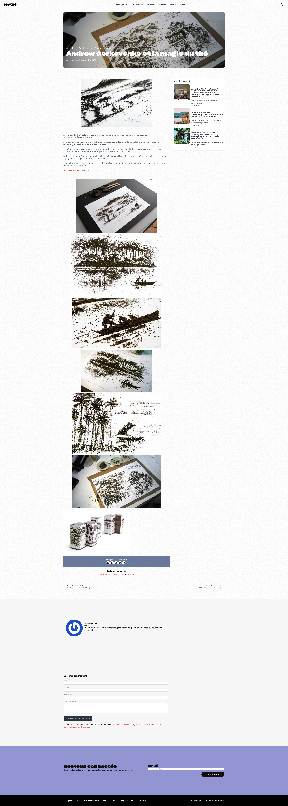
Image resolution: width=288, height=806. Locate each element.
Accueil (69, 48)
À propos (106, 801)
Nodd (86, 626)
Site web (68, 694)
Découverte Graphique (105, 48)
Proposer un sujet (138, 801)
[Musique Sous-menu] (155, 4)
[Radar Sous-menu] (176, 4)
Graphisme (137, 4)
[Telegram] (124, 563)
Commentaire (71, 701)
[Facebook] (108, 563)
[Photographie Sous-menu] (128, 4)
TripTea (115, 574)
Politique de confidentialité (88, 801)
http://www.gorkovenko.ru (76, 170)
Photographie (121, 4)
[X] (112, 563)
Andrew (130, 574)
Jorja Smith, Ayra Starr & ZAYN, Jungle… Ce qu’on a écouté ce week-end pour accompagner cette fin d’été (205, 92)
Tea (123, 574)
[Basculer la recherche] (282, 4)
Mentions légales (120, 801)
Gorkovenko (104, 574)
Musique (150, 4)
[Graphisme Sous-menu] (142, 4)
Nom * (67, 680)
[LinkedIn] (116, 563)
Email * (67, 687)
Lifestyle (162, 4)
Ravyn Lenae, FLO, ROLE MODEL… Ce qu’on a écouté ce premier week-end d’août (205, 135)
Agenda (183, 4)
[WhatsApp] (120, 563)
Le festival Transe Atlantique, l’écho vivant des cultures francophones (207, 114)
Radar (172, 4)
